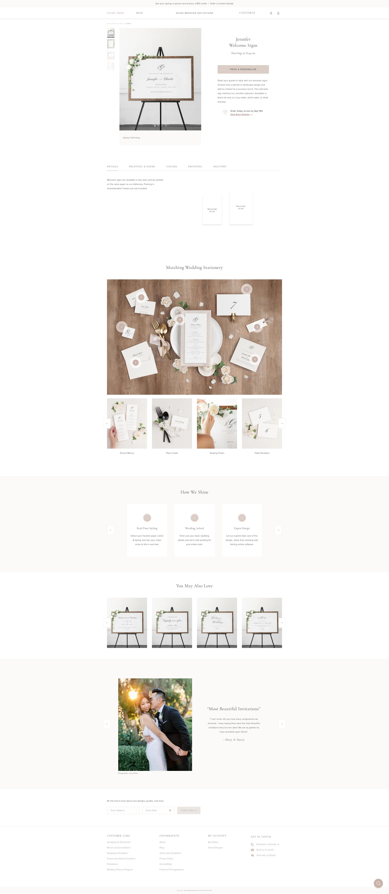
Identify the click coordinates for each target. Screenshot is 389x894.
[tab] (112, 167)
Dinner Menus (127, 453)
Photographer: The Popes (127, 773)
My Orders (213, 842)
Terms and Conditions (170, 853)
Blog (162, 847)
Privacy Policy (166, 858)
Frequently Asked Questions (121, 858)
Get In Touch (261, 837)
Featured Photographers (172, 869)
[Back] (119, 79)
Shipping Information (117, 853)
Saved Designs (215, 847)
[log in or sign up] (271, 13)
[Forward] (201, 79)
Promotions (112, 864)
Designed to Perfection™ (119, 842)
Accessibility (166, 864)
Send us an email (265, 849)
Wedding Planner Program (120, 869)
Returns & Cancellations (119, 847)
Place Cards (172, 453)
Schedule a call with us (267, 844)
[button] (378, 883)
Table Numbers (262, 453)
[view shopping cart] (278, 13)
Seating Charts (217, 453)
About (162, 842)
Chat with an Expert (266, 855)
